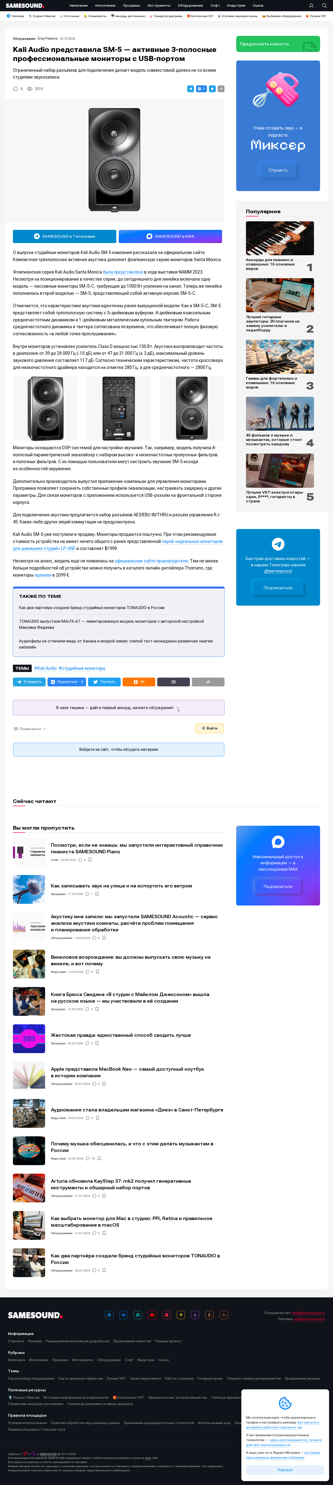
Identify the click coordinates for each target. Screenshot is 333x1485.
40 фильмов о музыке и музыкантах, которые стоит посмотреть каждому (274, 439)
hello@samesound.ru (308, 1313)
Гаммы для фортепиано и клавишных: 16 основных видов (271, 382)
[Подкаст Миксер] (195, 1315)
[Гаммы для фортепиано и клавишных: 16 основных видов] (280, 357)
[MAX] (138, 1315)
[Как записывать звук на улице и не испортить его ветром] (29, 889)
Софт (55, 860)
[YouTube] (152, 1315)
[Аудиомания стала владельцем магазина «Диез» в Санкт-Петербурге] (29, 1113)
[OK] (209, 1315)
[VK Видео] (166, 1315)
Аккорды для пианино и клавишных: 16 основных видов (270, 264)
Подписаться (278, 588)
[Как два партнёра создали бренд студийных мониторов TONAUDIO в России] (29, 1262)
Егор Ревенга (48, 38)
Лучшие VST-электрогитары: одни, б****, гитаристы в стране (275, 496)
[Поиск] (322, 5)
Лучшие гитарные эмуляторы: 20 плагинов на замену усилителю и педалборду (273, 323)
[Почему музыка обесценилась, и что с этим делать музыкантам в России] (29, 1150)
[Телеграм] (109, 1315)
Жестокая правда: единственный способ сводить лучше (121, 1035)
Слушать (278, 170)
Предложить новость (264, 43)
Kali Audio (47, 668)
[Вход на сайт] (313, 5)
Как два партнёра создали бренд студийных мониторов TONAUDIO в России (92, 607)
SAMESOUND (48, 1454)
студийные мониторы (83, 668)
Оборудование (24, 38)
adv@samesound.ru (309, 1319)
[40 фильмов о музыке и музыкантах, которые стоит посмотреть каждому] (280, 414)
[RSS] (224, 1315)
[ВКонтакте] (123, 1315)
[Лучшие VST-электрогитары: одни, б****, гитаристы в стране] (280, 471)
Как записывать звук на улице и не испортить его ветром (121, 886)
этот (148, 1458)
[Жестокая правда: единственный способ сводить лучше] (29, 1038)
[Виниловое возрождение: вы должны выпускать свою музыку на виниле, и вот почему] (29, 964)
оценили (42, 575)
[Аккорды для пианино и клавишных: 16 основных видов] (280, 238)
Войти (211, 728)
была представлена (123, 272)
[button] (190, 88)
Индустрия (58, 972)
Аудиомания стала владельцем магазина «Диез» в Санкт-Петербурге (137, 1110)
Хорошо (285, 1470)
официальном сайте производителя (151, 560)
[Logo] (25, 5)
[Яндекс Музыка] (181, 1315)
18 (93, 1158)
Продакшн (58, 894)
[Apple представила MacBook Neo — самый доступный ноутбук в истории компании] (29, 1076)
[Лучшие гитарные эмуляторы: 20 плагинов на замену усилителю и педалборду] (280, 295)
